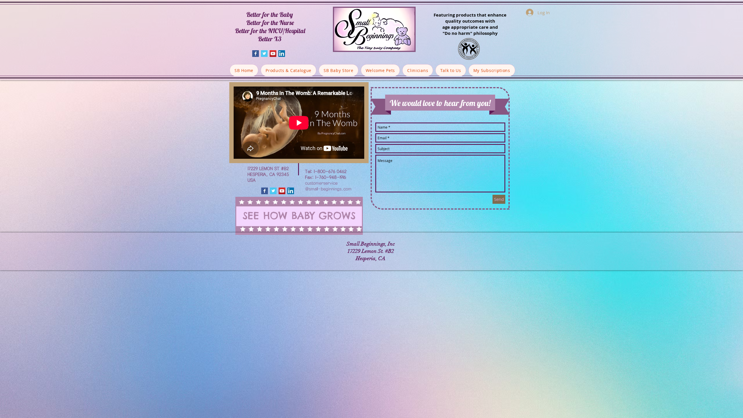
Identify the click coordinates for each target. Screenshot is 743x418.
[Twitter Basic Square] (264, 53)
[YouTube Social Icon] (273, 53)
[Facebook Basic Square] (255, 53)
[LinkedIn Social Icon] (281, 53)
